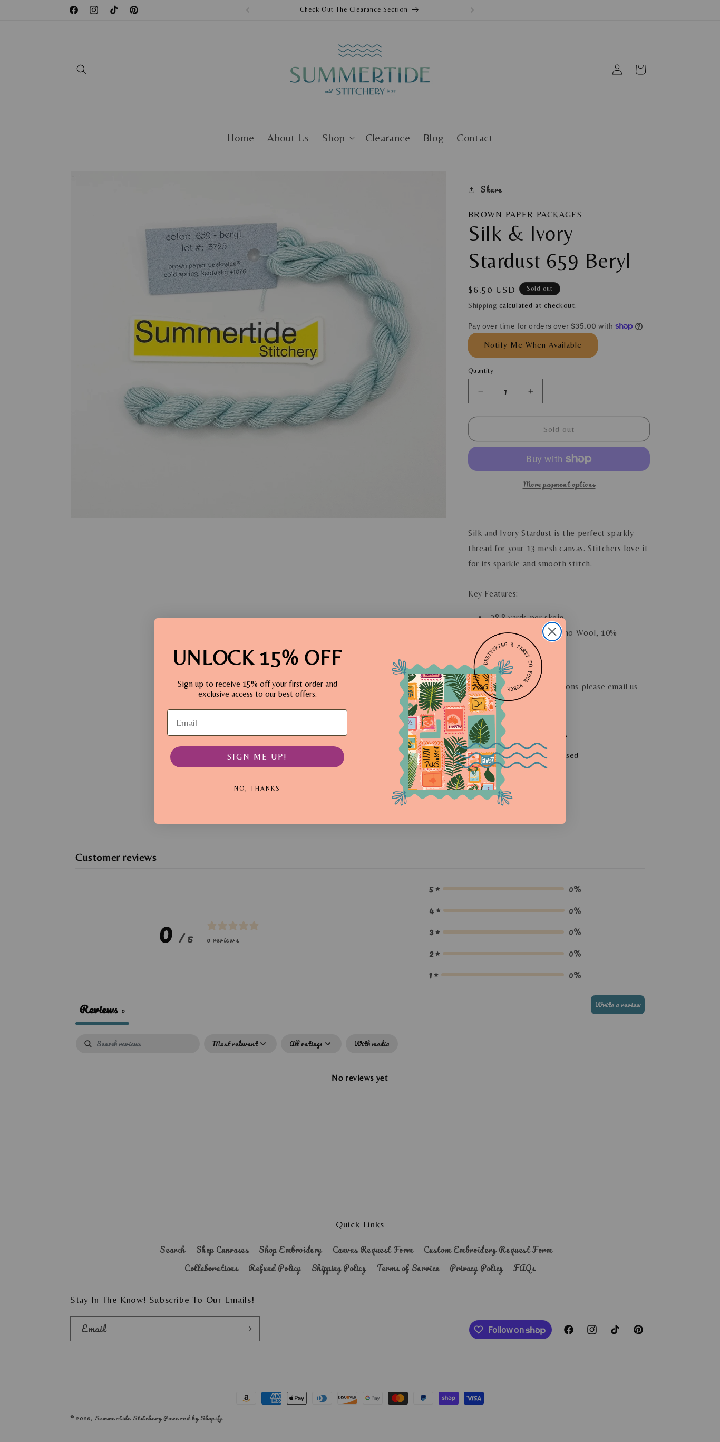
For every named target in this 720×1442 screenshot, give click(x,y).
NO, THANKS (257, 788)
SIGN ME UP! (257, 757)
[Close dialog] (552, 631)
